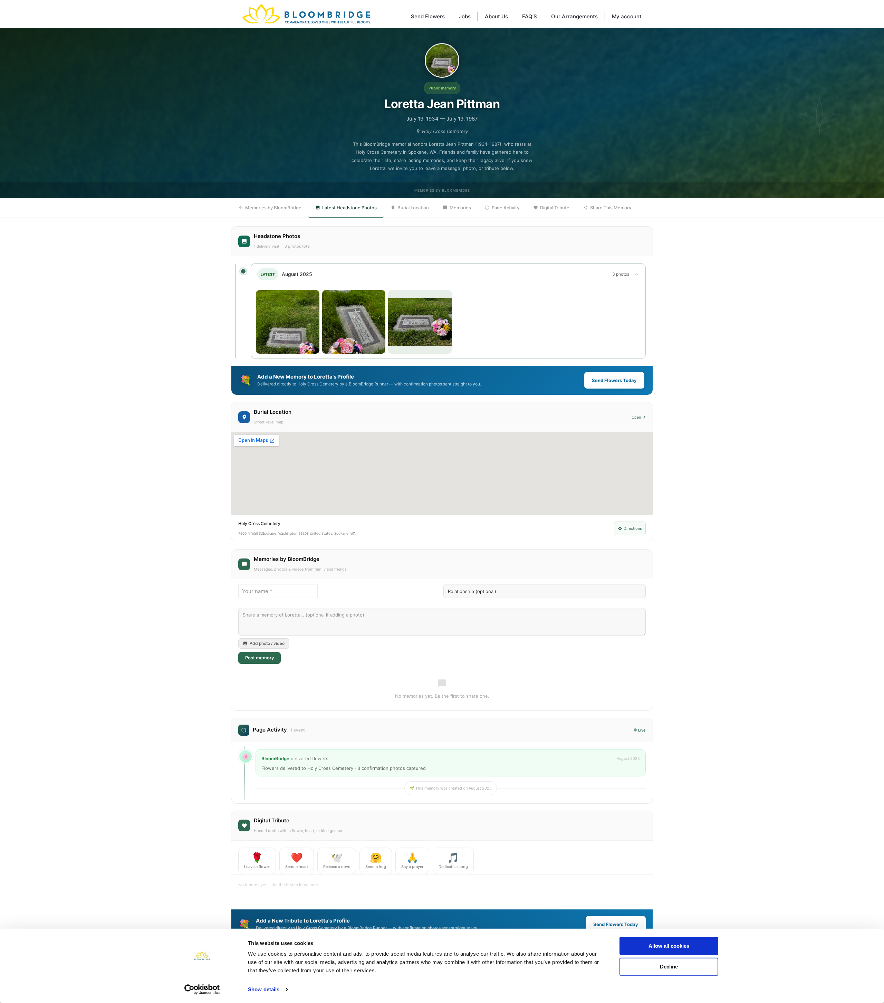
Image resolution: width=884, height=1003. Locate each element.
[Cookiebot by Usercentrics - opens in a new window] (202, 989)
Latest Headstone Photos (349, 207)
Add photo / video (267, 643)
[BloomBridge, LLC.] (306, 14)
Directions (633, 528)
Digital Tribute (554, 207)
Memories (460, 207)
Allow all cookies (668, 946)
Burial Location (413, 207)
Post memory (259, 657)
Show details (263, 989)
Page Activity (505, 207)
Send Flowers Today (614, 380)
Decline (669, 966)
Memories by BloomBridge (273, 207)
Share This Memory (610, 207)
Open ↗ (639, 417)
